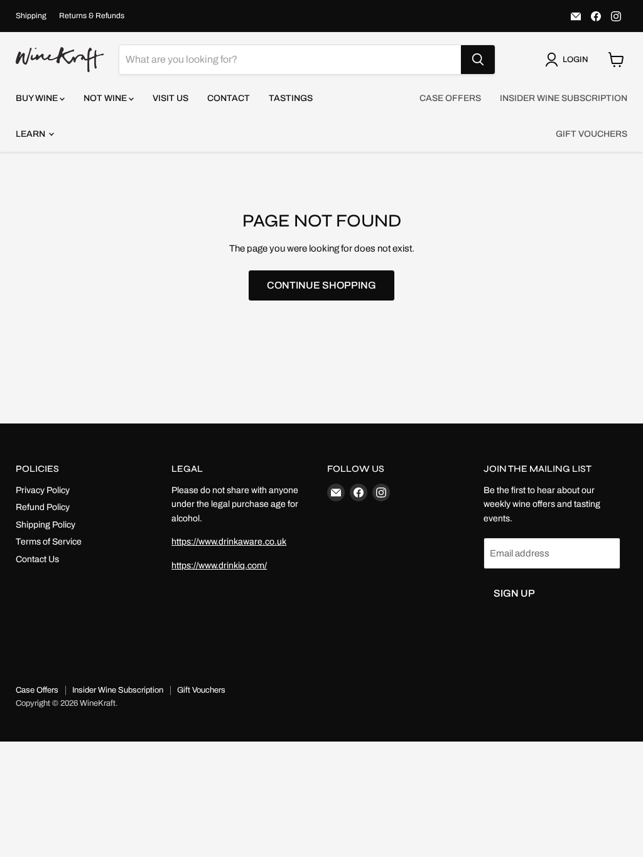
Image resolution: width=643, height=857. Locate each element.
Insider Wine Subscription (563, 98)
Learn (31, 134)
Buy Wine (38, 98)
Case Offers (450, 98)
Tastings (291, 98)
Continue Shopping (321, 285)
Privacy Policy (43, 490)
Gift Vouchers (591, 134)
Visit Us (170, 98)
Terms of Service (49, 541)
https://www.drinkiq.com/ (219, 565)
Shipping (31, 15)
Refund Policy (43, 507)
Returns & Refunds (91, 15)
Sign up (514, 593)
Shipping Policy (45, 525)
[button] (569, 59)
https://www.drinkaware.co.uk (228, 541)
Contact (228, 98)
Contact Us (37, 559)
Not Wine (106, 98)
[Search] (478, 59)
